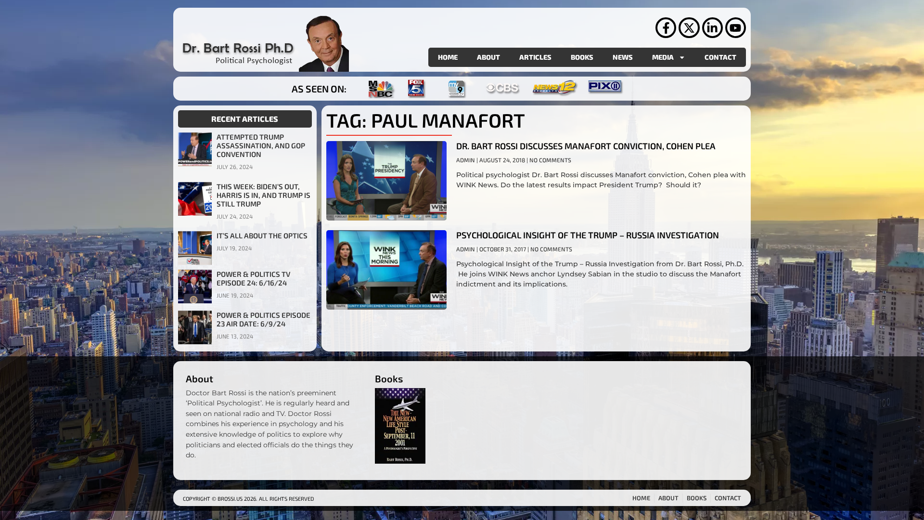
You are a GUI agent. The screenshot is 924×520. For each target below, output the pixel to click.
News (623, 57)
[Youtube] (735, 27)
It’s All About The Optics (262, 235)
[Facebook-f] (665, 27)
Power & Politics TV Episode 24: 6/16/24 (253, 278)
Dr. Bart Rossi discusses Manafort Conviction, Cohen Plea (586, 146)
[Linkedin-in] (712, 27)
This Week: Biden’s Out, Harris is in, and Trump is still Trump (263, 195)
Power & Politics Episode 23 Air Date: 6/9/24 (263, 319)
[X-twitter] (689, 27)
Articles (535, 57)
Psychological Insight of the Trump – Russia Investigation (587, 235)
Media (663, 57)
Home (448, 57)
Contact (720, 57)
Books (582, 57)
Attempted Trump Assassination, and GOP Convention (261, 145)
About (488, 57)
